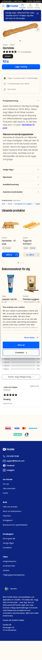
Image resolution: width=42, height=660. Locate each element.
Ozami (5, 45)
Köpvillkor (7, 516)
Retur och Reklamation (12, 511)
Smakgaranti (8, 520)
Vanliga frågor (8, 543)
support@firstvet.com (15, 461)
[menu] (3, 6)
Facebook (11, 465)
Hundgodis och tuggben (23, 204)
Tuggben (38, 204)
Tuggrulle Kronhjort (27, 242)
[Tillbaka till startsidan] (12, 6)
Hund (12, 45)
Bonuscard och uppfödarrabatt (15, 525)
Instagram (10, 470)
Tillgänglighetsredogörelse (13, 575)
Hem (3, 204)
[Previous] (4, 29)
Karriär (5, 493)
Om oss (6, 484)
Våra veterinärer (9, 488)
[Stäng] (37, 13)
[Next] (37, 29)
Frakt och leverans (10, 507)
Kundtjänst (7, 547)
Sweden (13, 589)
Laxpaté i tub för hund (9, 301)
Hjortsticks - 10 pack (9, 242)
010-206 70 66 (13, 456)
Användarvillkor (9, 566)
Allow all (21, 345)
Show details (29, 338)
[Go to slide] (18, 263)
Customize (19, 353)
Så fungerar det (9, 538)
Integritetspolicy (9, 561)
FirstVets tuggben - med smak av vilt (31, 301)
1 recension (26, 52)
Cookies (6, 570)
